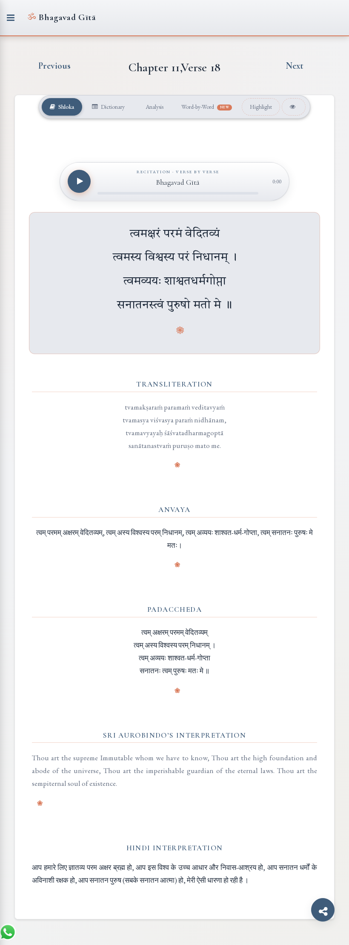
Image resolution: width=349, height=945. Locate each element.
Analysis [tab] (153, 106)
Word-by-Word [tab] (205, 106)
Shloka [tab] (65, 106)
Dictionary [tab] (112, 106)
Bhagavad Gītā (61, 17)
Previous (54, 65)
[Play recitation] (79, 181)
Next (294, 65)
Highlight (261, 106)
